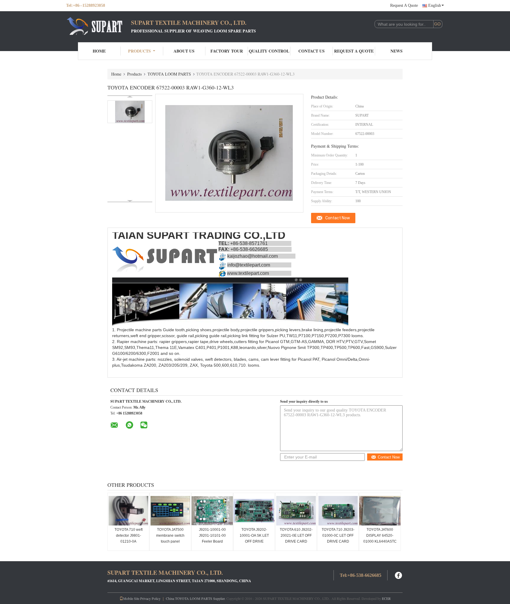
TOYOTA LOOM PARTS (169, 74)
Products (139, 51)
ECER (386, 598)
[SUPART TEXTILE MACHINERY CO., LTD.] (98, 26)
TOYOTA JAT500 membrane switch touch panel (170, 535)
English (434, 5)
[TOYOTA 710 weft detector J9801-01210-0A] (128, 510)
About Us (184, 51)
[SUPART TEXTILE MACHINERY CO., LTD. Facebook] (399, 574)
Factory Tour (226, 51)
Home (99, 51)
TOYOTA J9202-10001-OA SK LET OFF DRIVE (254, 535)
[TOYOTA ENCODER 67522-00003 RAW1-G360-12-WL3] (129, 111)
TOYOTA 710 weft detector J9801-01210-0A (129, 535)
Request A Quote (404, 5)
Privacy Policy (150, 598)
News (396, 51)
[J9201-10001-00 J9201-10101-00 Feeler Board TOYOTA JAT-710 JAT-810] (212, 510)
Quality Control (269, 51)
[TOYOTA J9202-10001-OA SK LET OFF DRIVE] (254, 510)
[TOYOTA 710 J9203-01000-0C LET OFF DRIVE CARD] (338, 510)
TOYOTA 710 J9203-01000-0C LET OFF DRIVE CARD (338, 535)
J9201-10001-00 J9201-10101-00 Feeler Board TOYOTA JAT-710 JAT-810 (212, 541)
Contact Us (311, 51)
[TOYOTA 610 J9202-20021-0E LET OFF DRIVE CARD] (296, 510)
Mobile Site (131, 598)
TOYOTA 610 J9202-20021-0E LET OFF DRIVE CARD (296, 535)
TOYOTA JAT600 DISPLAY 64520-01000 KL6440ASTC (380, 535)
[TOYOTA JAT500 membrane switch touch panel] (170, 510)
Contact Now (337, 218)
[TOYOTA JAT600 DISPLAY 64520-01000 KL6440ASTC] (380, 510)
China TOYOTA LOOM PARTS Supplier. (196, 598)
